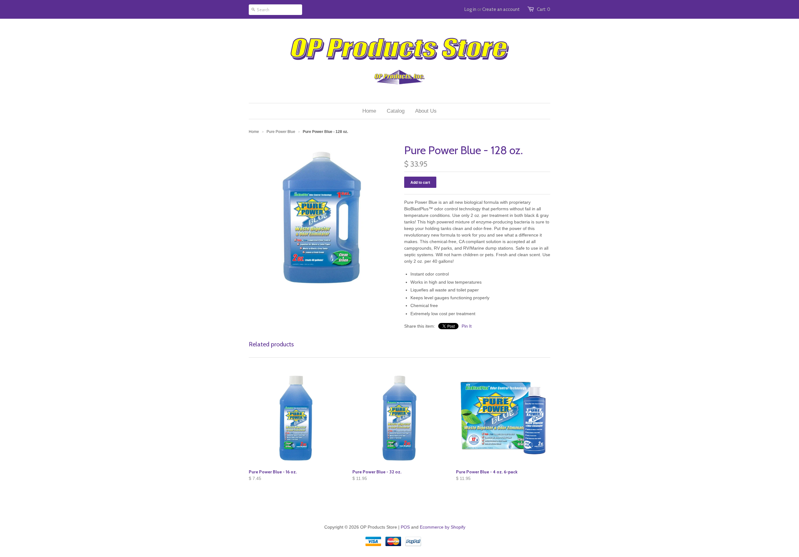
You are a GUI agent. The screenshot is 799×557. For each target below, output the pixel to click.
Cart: (543, 9)
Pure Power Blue (281, 131)
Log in (470, 9)
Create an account (501, 9)
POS (405, 527)
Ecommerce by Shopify (442, 527)
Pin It (467, 326)
